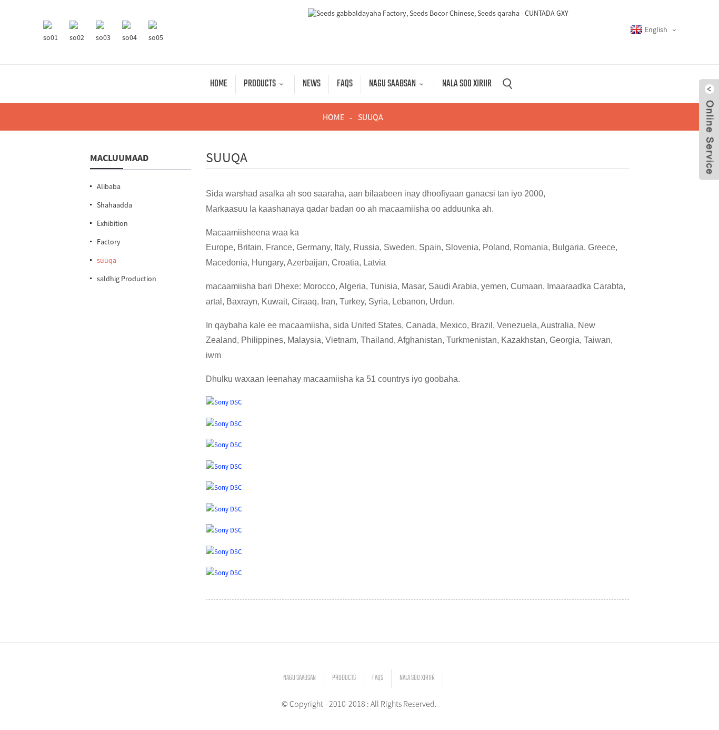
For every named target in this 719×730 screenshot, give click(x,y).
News (312, 84)
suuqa (370, 117)
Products (260, 84)
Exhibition (112, 223)
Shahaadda (114, 205)
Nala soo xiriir (467, 84)
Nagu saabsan (392, 84)
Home (218, 84)
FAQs (345, 84)
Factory (109, 241)
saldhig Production (126, 278)
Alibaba (109, 186)
